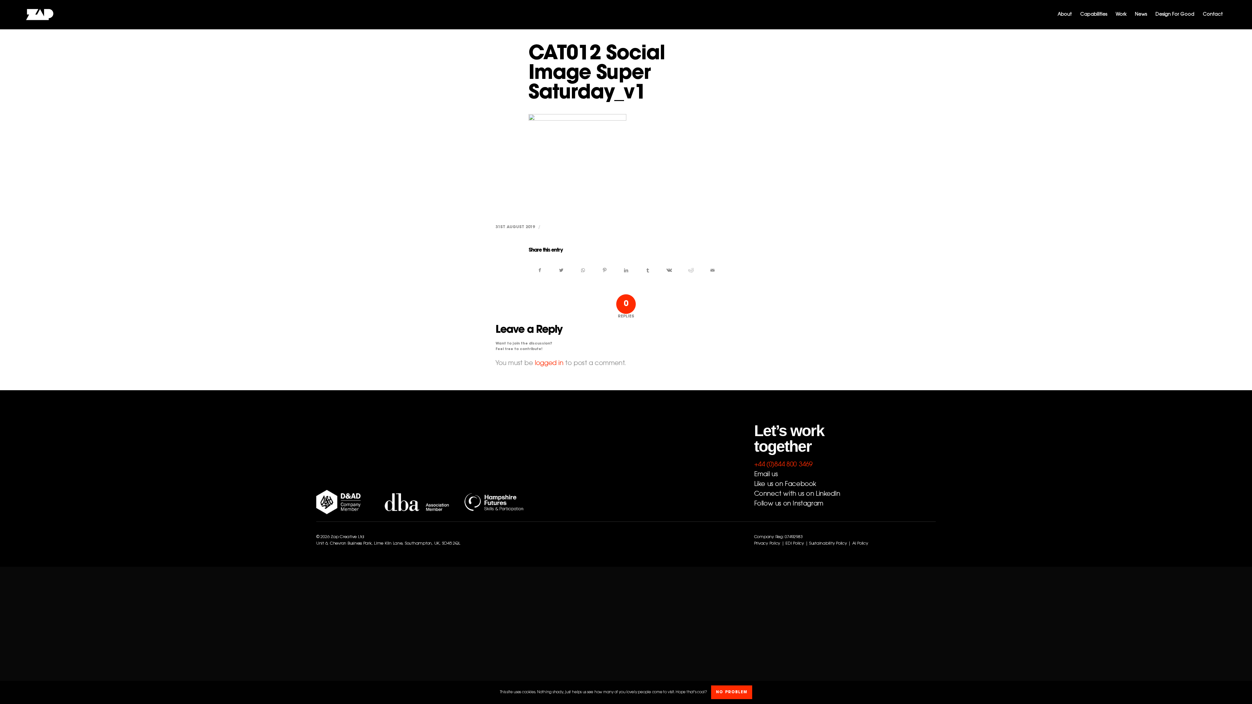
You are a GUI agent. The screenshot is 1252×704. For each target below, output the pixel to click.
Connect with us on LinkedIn (797, 494)
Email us (766, 474)
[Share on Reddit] (691, 270)
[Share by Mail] (712, 270)
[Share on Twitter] (561, 270)
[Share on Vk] (669, 270)
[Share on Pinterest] (604, 270)
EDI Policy (794, 544)
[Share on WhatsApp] (582, 270)
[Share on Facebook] (539, 270)
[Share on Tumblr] (647, 270)
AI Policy (860, 544)
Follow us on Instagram (788, 504)
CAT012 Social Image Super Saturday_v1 (597, 74)
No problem (731, 693)
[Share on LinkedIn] (626, 270)
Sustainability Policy (828, 544)
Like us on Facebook (785, 484)
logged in (549, 363)
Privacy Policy (767, 544)
